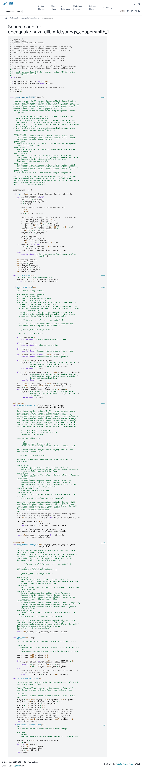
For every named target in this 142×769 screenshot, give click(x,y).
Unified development (11, 11)
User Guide (53, 7)
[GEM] (122, 11)
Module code (14, 18)
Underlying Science (77, 7)
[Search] (135, 4)
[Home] (6, 18)
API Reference (65, 7)
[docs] (103, 97)
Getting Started (41, 7)
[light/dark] (139, 4)
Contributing (107, 7)
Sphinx (17, 766)
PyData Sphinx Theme (125, 764)
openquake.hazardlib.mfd (30, 18)
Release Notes (92, 7)
